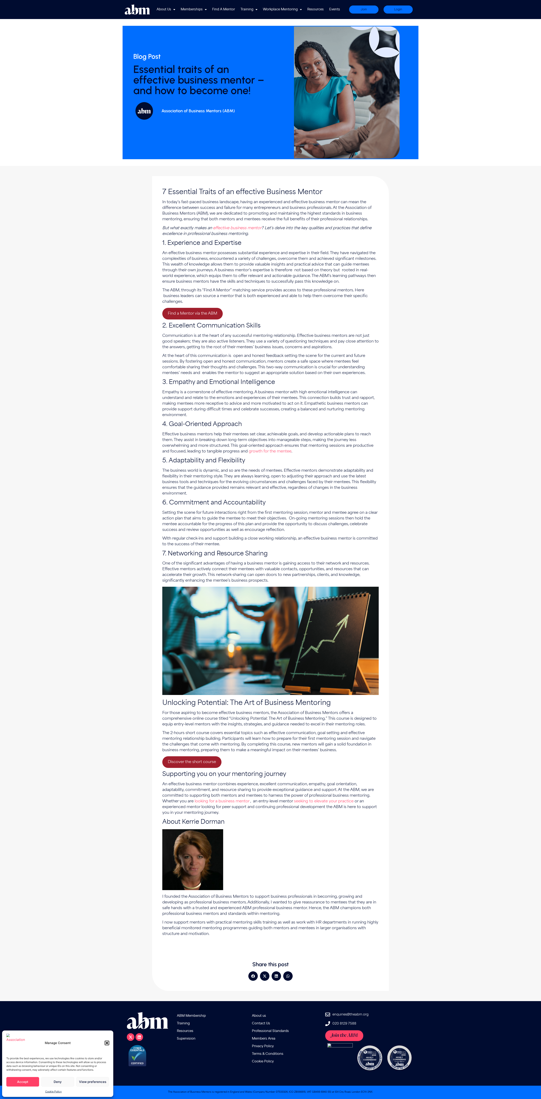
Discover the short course (192, 762)
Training (246, 9)
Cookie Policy (53, 1091)
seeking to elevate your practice (324, 801)
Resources (315, 9)
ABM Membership (191, 1015)
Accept (22, 1082)
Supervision (186, 1038)
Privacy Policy (263, 1046)
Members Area (263, 1038)
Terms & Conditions (267, 1053)
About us (259, 1015)
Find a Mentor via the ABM (192, 313)
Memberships (192, 9)
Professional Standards (270, 1031)
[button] (107, 1043)
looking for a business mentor (222, 801)
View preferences (92, 1082)
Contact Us (261, 1023)
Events (334, 9)
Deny (58, 1082)
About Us (164, 9)
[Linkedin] (139, 1037)
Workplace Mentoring (280, 9)
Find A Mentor (223, 9)
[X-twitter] (130, 1037)
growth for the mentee (270, 451)
